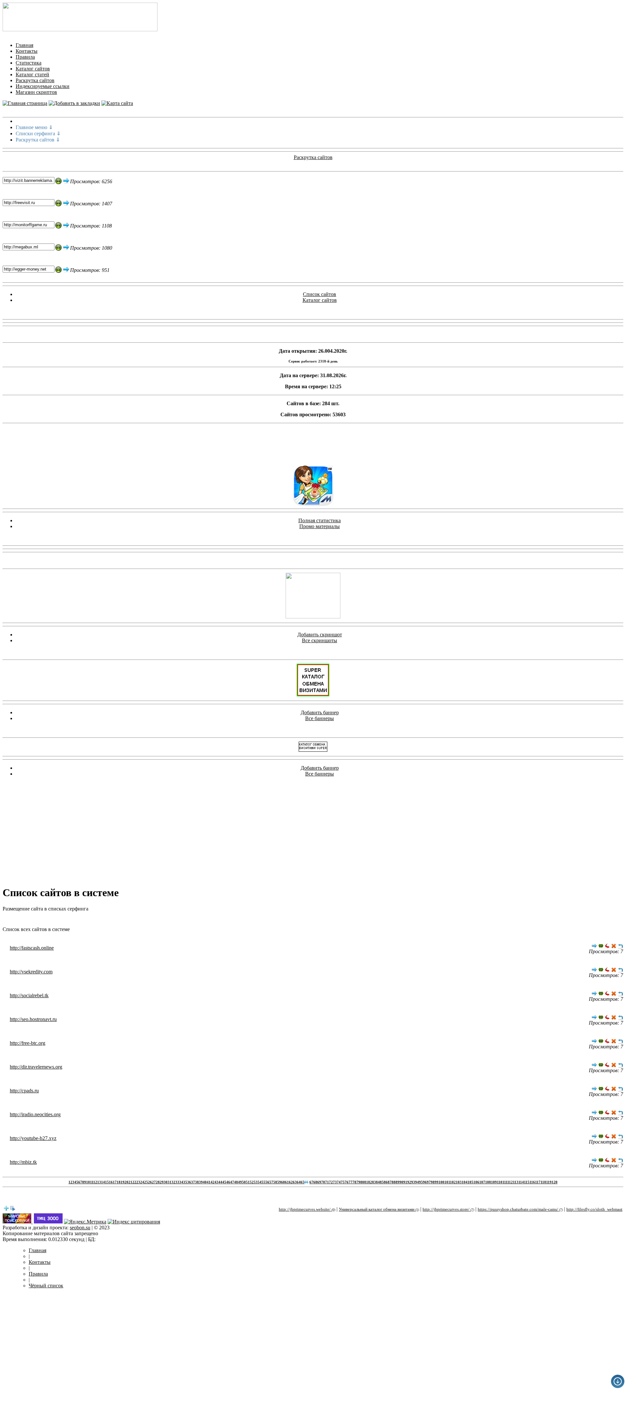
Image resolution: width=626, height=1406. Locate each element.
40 (205, 1182)
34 (181, 1182)
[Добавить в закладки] (74, 103)
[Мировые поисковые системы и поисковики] (18, 1221)
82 (370, 1182)
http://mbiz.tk (23, 1162)
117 (538, 1182)
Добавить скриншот (319, 634)
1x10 (280, 919)
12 (95, 1182)
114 (521, 1182)
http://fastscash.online (32, 948)
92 (409, 1182)
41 (209, 1182)
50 (244, 1182)
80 (362, 1182)
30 (166, 1182)
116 (532, 1182)
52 (252, 1182)
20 (126, 1182)
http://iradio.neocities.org (35, 1114)
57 (271, 1182)
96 (425, 1182)
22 (134, 1182)
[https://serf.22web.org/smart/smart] (313, 694)
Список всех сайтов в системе (36, 929)
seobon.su (80, 1227)
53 (256, 1182)
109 (494, 1182)
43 (216, 1182)
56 (267, 1182)
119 (549, 1182)
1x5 (269, 919)
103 (459, 1182)
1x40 (338, 919)
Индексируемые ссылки (42, 86)
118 (543, 1182)
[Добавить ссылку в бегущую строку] (6, 1209)
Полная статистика (319, 520)
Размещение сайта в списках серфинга (45, 908)
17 (115, 1182)
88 (393, 1182)
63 (295, 1182)
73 (335, 1182)
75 (343, 1182)
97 (429, 1182)
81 (366, 1182)
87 (390, 1182)
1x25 (315, 919)
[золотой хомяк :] (313, 616)
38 (197, 1182)
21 (130, 1182)
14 (103, 1182)
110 (499, 1182)
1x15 (291, 919)
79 (358, 1182)
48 (236, 1182)
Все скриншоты (319, 640)
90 (401, 1182)
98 (433, 1182)
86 (386, 1182)
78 (354, 1182)
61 (287, 1182)
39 (201, 1182)
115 (526, 1182)
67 (311, 1182)
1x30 (326, 919)
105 (470, 1182)
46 (228, 1182)
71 (327, 1182)
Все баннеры (319, 718)
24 (142, 1182)
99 (437, 1182)
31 (169, 1182)
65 (303, 1182)
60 (283, 1182)
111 (504, 1182)
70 (323, 1182)
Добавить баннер (320, 712)
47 (232, 1182)
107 (482, 1182)
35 (185, 1182)
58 (275, 1182)
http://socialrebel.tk (29, 995)
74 (339, 1182)
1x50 (350, 919)
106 (476, 1182)
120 (555, 1182)
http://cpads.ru (24, 1090)
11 (91, 1182)
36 (189, 1182)
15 (107, 1182)
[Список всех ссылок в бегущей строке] (12, 1209)
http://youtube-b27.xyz (33, 1138)
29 (162, 1182)
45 (224, 1182)
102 (453, 1182)
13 (99, 1182)
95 (421, 1182)
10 (88, 1182)
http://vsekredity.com (31, 971)
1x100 (363, 919)
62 (291, 1182)
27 (154, 1182)
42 (213, 1182)
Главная (24, 45)
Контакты (26, 51)
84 (378, 1182)
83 (374, 1182)
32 (173, 1182)
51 (248, 1182)
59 (279, 1182)
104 (465, 1182)
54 (259, 1182)
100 (441, 1182)
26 (150, 1182)
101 (447, 1182)
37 (193, 1182)
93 (413, 1182)
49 (240, 1182)
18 (119, 1182)
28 (158, 1182)
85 (382, 1182)
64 (299, 1182)
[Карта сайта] (117, 103)
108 (488, 1182)
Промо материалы (319, 526)
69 (319, 1182)
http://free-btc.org (27, 1043)
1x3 (260, 919)
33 (177, 1182)
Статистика (28, 63)
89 (397, 1182)
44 (220, 1182)
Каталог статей (32, 74)
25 (146, 1182)
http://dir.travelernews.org (36, 1067)
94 (417, 1182)
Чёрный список (46, 1285)
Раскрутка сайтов (35, 80)
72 (331, 1182)
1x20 (303, 919)
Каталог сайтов (33, 68)
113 (515, 1182)
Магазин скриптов (36, 92)
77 (350, 1182)
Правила (25, 57)
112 (510, 1182)
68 (315, 1182)
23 (138, 1182)
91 (405, 1182)
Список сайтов (319, 294)
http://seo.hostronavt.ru (33, 1019)
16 (111, 1182)
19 (123, 1182)
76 (347, 1182)
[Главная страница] (25, 103)
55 (263, 1182)
